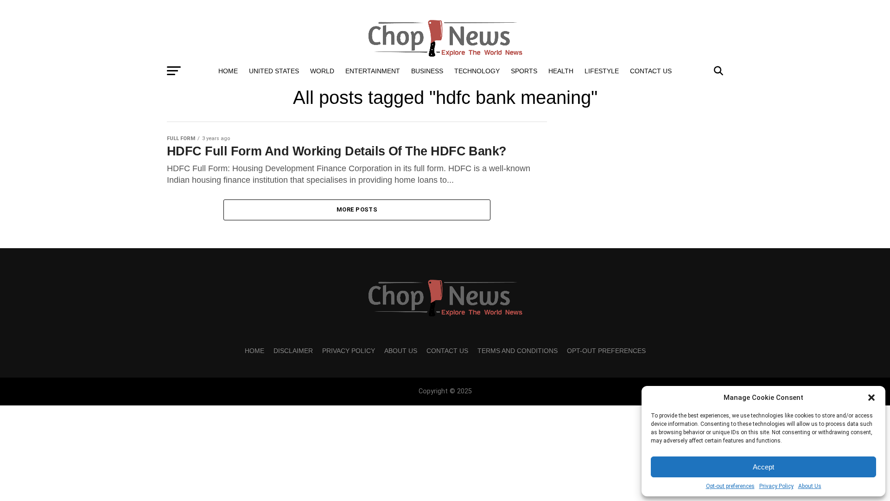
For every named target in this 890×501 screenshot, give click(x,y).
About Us (809, 486)
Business (427, 71)
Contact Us (651, 71)
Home (228, 71)
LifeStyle (602, 71)
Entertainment (372, 71)
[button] (871, 397)
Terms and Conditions (517, 350)
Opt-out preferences (730, 486)
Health (560, 71)
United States (274, 71)
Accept (763, 467)
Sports (524, 71)
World (322, 71)
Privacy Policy (776, 486)
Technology (477, 71)
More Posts (357, 209)
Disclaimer (293, 350)
